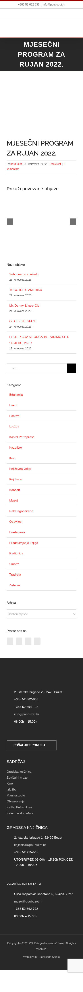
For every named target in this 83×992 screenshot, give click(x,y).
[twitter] (16, 731)
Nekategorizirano (21, 511)
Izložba (14, 426)
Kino (12, 458)
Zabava (14, 585)
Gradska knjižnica (19, 771)
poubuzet (16, 164)
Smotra (14, 564)
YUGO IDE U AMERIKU (25, 290)
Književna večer (20, 468)
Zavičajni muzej (17, 777)
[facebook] (9, 731)
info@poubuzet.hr (54, 4)
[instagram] (23, 731)
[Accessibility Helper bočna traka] (5, 115)
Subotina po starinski (24, 274)
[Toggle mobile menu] (73, 29)
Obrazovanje (16, 801)
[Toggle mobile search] (64, 29)
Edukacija (16, 394)
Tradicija (15, 574)
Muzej (13, 500)
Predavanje (17, 532)
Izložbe (12, 789)
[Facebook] (10, 641)
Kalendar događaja (20, 813)
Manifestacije (16, 795)
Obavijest (55, 164)
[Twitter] (19, 641)
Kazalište (15, 447)
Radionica (16, 553)
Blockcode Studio (49, 956)
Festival (14, 416)
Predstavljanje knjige (23, 542)
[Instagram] (28, 641)
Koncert (14, 490)
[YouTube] (37, 641)
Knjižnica (15, 479)
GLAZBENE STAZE (22, 321)
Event (13, 405)
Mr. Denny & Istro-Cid (24, 305)
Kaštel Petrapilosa (22, 437)
